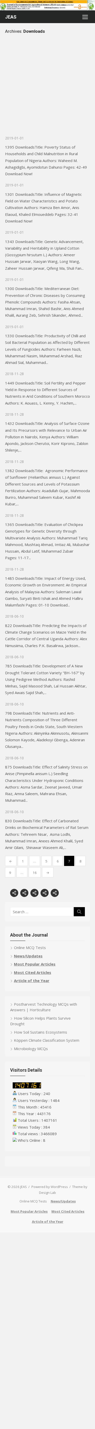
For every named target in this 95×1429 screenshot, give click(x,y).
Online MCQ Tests (30, 947)
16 (35, 872)
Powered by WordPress (49, 1186)
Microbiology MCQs (31, 1048)
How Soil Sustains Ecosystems (40, 1032)
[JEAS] (47, 5)
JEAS (10, 17)
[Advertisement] (47, 87)
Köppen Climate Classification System (46, 1040)
